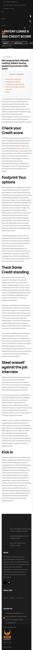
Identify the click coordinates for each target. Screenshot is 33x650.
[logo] (3, 32)
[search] (4, 37)
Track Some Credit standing (15, 84)
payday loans (21, 148)
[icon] (24, 28)
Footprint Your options (13, 82)
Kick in (8, 92)
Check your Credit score (13, 79)
